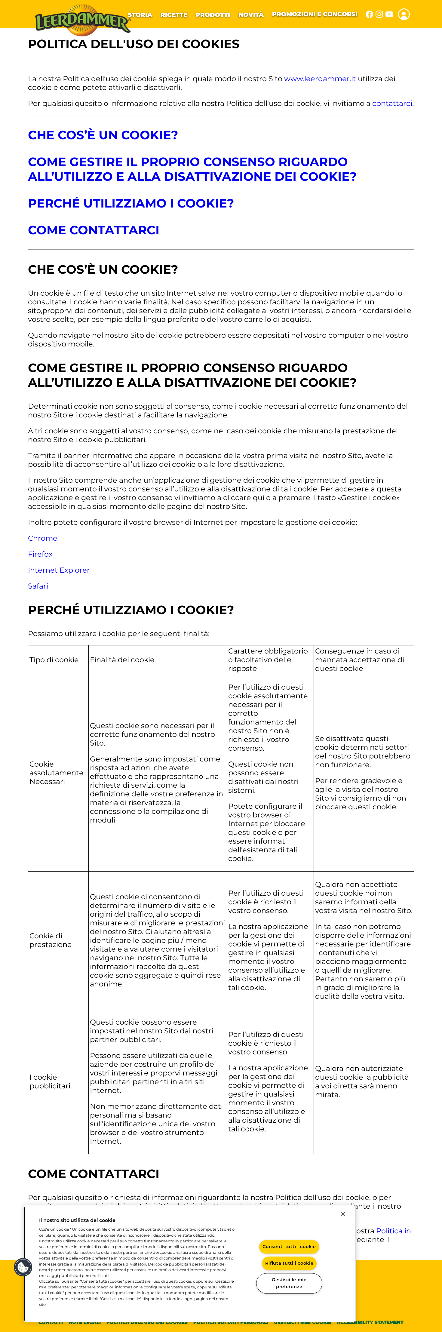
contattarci (392, 103)
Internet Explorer (59, 570)
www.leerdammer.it (320, 78)
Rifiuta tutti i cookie (289, 1263)
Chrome (42, 538)
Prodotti (213, 14)
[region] (190, 1263)
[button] (23, 1267)
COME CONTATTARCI (93, 230)
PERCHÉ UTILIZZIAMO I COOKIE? (131, 203)
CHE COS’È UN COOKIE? (103, 135)
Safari (38, 586)
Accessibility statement (370, 1322)
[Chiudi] (343, 1214)
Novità (251, 14)
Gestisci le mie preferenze (289, 1283)
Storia (140, 14)
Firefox (40, 554)
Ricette (174, 14)
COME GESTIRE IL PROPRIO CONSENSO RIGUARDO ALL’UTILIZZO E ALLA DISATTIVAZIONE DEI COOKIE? (192, 169)
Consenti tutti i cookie (289, 1247)
